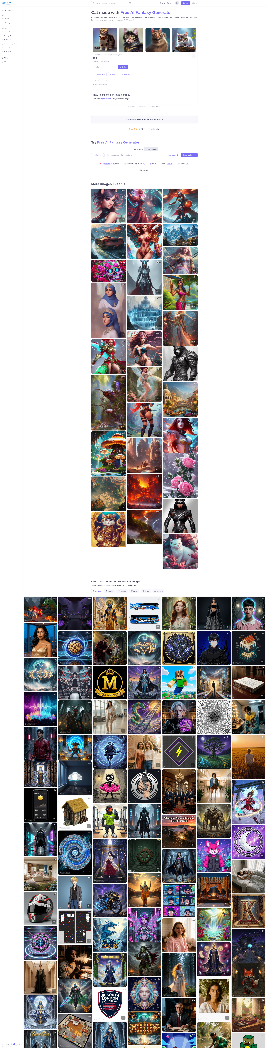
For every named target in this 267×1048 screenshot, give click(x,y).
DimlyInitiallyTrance (117, 55)
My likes (98, 591)
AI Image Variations (10, 36)
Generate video (151, 149)
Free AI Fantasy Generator (146, 12)
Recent (110, 591)
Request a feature (7, 1047)
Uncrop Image (8, 48)
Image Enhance (105, 99)
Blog (3, 1044)
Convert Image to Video (12, 44)
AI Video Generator (10, 40)
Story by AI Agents (133, 164)
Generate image (137, 149)
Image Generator (9, 32)
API (5, 62)
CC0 (106, 84)
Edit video (7, 19)
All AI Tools (7, 10)
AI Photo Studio (9, 52)
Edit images (8, 23)
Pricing (162, 3)
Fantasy (95, 61)
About (7, 1044)
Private (183, 164)
